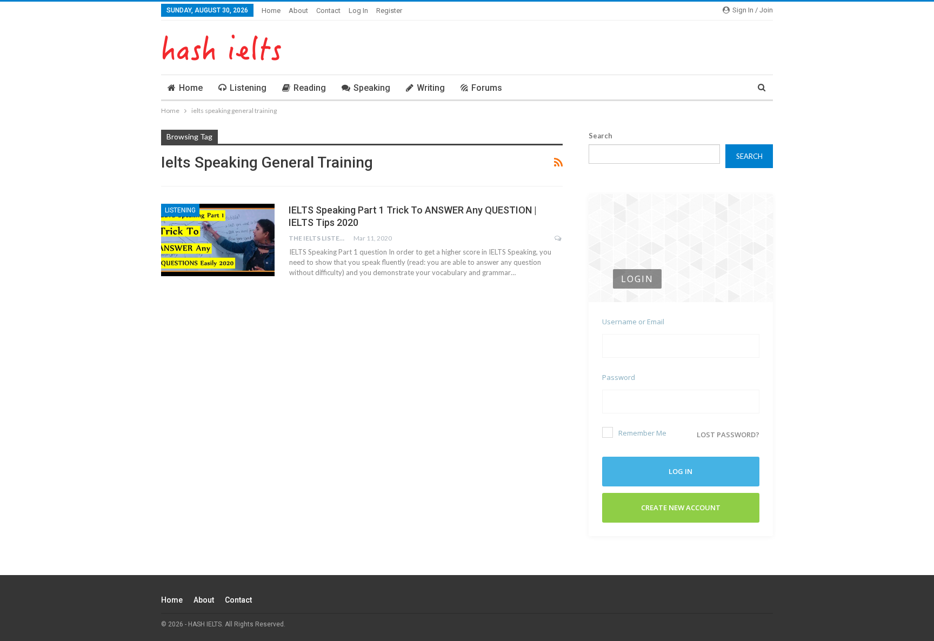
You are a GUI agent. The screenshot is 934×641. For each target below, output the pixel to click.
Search (600, 135)
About (298, 10)
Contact (328, 10)
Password (618, 377)
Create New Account (680, 507)
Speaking (371, 88)
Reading (309, 88)
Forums (486, 88)
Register (389, 10)
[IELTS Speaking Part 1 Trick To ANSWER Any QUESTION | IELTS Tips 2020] (218, 240)
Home (271, 10)
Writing (431, 88)
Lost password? (728, 434)
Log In (358, 10)
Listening (248, 88)
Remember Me (642, 433)
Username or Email (633, 321)
